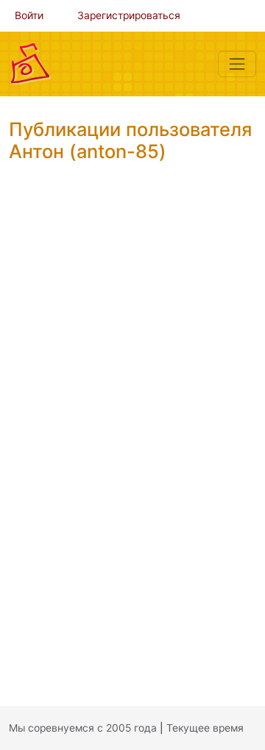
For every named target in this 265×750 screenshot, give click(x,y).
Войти (29, 15)
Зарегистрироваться (128, 15)
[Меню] (237, 64)
